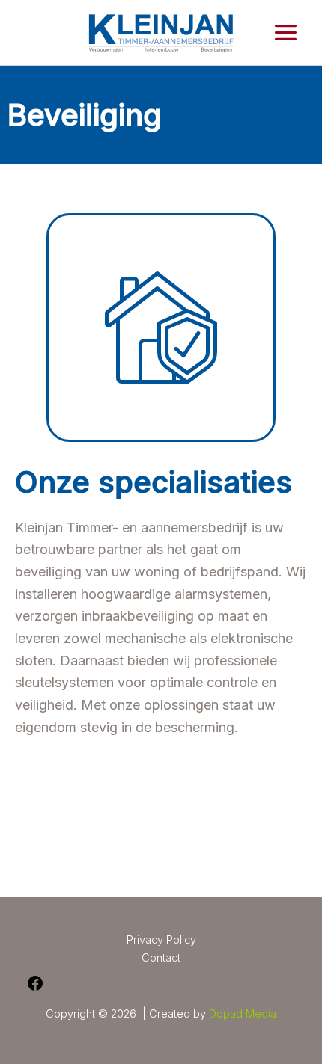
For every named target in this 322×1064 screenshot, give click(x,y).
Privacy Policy (161, 940)
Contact (161, 958)
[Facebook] (35, 988)
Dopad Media (242, 1014)
